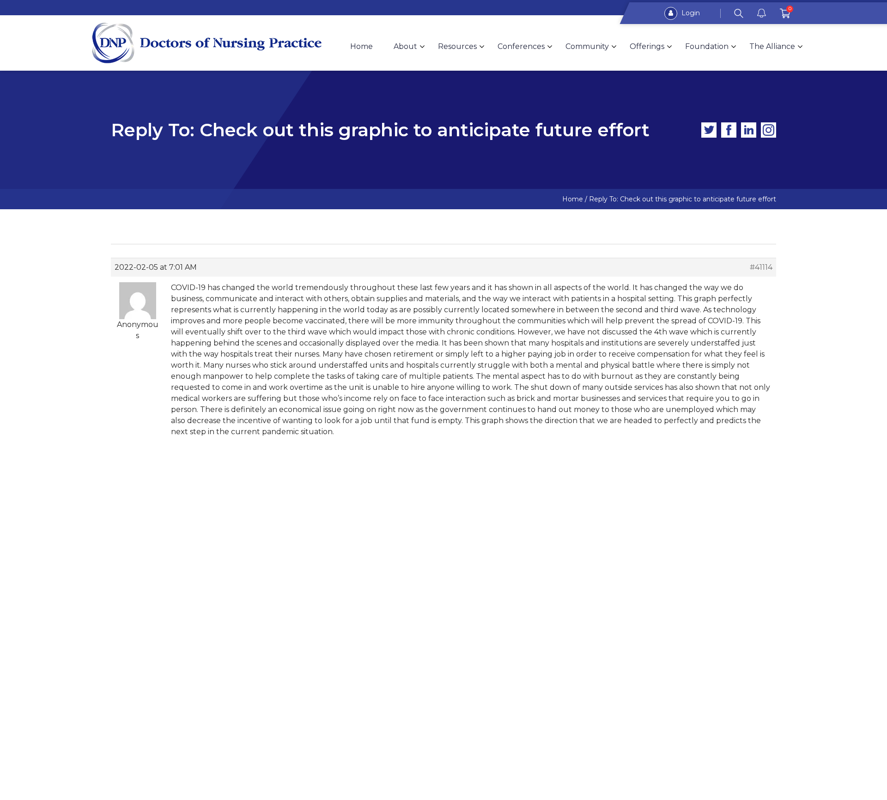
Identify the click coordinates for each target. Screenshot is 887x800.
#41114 (761, 267)
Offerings (647, 46)
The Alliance (772, 46)
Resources (457, 46)
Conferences (521, 46)
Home (361, 46)
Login (690, 13)
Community (587, 46)
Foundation (707, 46)
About (405, 46)
